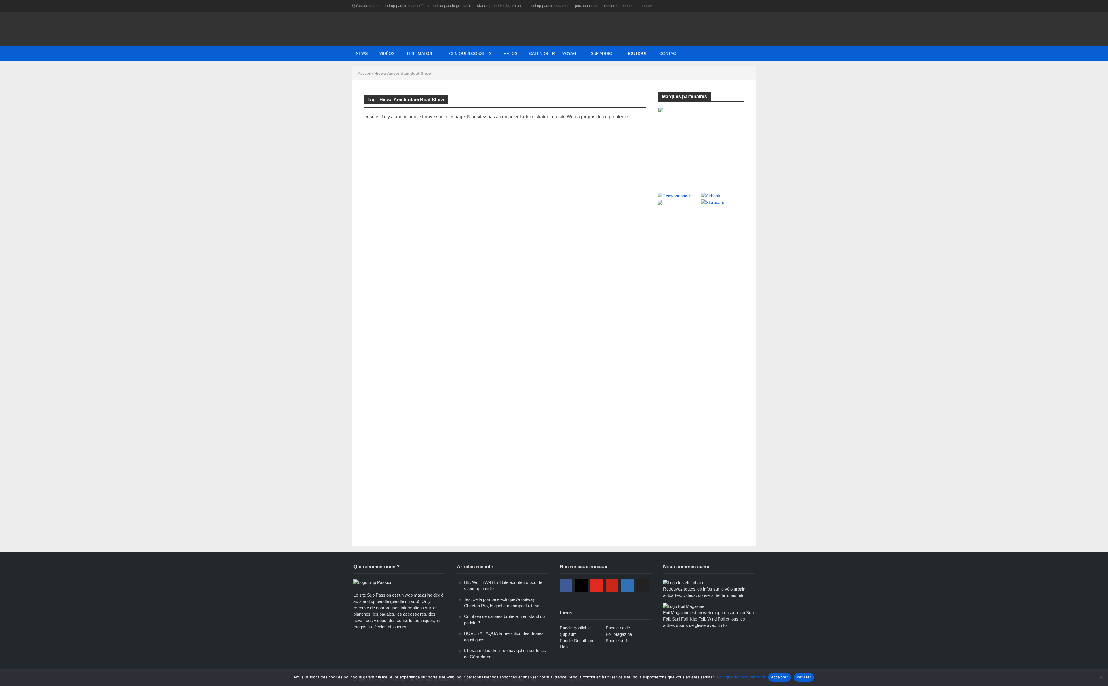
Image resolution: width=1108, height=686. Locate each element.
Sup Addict (603, 53)
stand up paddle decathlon (499, 5)
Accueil (364, 73)
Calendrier (542, 53)
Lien (564, 646)
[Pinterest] (612, 585)
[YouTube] (596, 585)
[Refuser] (1101, 677)
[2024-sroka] (701, 143)
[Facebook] (566, 585)
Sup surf (568, 634)
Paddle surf (616, 640)
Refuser (804, 677)
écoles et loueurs (618, 5)
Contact (669, 53)
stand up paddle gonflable (449, 5)
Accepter (779, 677)
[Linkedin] (627, 585)
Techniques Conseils (467, 53)
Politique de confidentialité (741, 677)
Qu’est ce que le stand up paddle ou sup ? (387, 5)
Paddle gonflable (575, 627)
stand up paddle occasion (548, 5)
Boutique (636, 53)
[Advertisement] (701, 253)
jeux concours (586, 5)
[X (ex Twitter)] (642, 585)
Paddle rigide (618, 627)
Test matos (419, 53)
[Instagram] (581, 585)
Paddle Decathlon (576, 640)
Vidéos (386, 53)
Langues (646, 5)
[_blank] (692, 53)
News (362, 53)
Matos (510, 53)
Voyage (570, 53)
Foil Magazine (619, 634)
